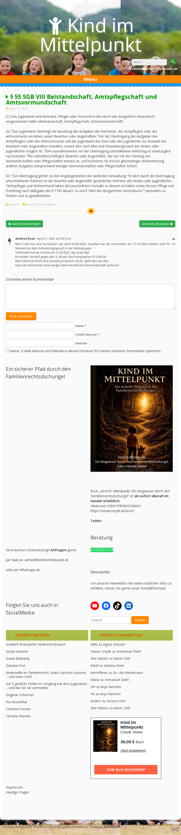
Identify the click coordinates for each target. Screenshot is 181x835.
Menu (90, 79)
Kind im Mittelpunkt (91, 34)
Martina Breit (114, 665)
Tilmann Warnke (18, 716)
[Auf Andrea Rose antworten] (173, 239)
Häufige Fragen (17, 792)
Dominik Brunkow (156, 223)
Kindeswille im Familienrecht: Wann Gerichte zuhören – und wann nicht (46, 674)
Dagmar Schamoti (20, 695)
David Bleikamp (18, 658)
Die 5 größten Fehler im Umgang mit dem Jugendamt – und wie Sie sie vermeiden (46, 685)
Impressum (14, 787)
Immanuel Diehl (129, 651)
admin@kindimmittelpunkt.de (47, 560)
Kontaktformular (153, 588)
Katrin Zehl (122, 658)
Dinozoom (112, 827)
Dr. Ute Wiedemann (128, 672)
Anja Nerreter (111, 687)
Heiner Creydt (100, 651)
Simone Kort (116, 701)
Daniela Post (15, 665)
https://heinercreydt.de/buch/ (112, 511)
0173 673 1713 (101, 550)
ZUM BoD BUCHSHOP (126, 770)
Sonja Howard (17, 651)
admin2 (14, 204)
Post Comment (21, 316)
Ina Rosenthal (16, 702)
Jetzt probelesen (133, 750)
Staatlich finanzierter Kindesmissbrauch (36, 644)
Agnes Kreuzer (114, 644)
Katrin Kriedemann (25, 223)
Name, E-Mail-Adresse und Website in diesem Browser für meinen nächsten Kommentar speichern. (85, 351)
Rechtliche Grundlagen (41, 204)
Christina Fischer (18, 709)
